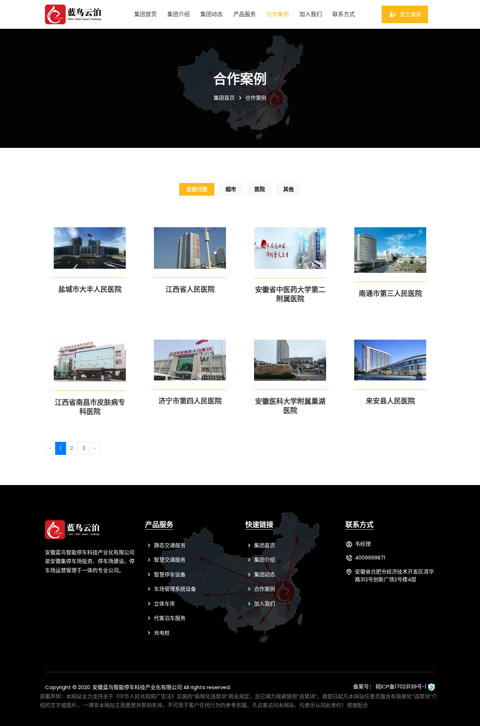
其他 (288, 189)
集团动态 (211, 14)
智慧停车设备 (169, 574)
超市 (231, 189)
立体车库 (164, 603)
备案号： (363, 686)
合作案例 (277, 14)
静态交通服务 (169, 545)
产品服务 (244, 14)
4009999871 (370, 557)
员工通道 (409, 14)
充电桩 (161, 632)
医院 (259, 189)
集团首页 (145, 14)
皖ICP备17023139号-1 (401, 686)
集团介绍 (178, 14)
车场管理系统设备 (174, 589)
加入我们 (310, 14)
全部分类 (196, 189)
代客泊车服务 (169, 618)
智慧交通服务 (169, 559)
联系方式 (343, 14)
